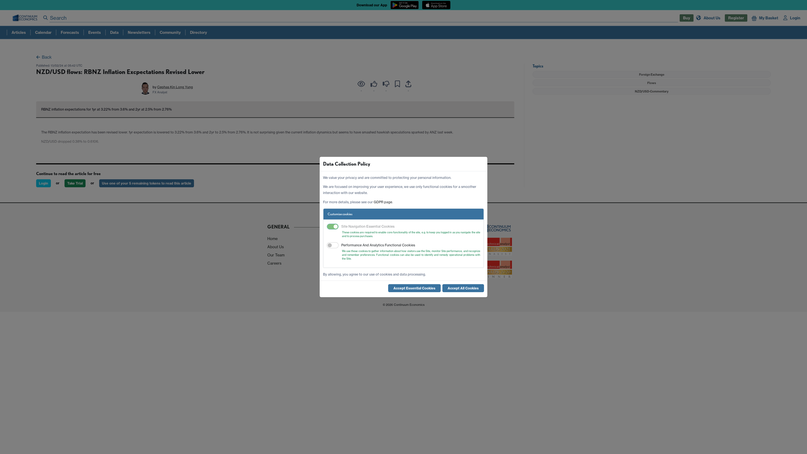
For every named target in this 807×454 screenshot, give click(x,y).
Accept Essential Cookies (414, 288)
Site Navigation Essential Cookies (367, 226)
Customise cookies (340, 214)
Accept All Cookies (463, 288)
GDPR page (383, 202)
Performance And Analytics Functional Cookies (378, 245)
